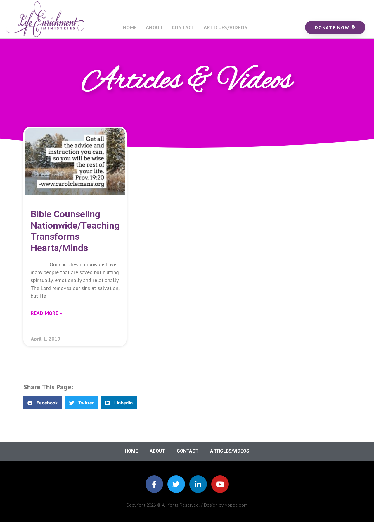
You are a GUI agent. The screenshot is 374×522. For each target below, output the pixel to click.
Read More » (46, 313)
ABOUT (154, 27)
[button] (42, 402)
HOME (130, 27)
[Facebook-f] (154, 484)
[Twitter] (176, 484)
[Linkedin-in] (198, 484)
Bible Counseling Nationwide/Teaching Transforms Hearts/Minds (75, 231)
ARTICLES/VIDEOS (226, 27)
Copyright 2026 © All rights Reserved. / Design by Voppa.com (187, 505)
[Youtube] (220, 484)
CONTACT (183, 27)
